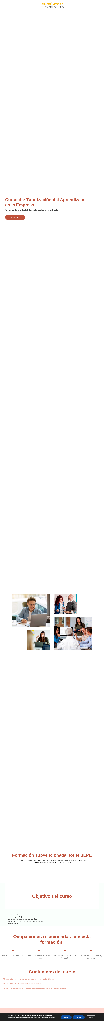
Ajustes (91, 1017)
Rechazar (79, 1017)
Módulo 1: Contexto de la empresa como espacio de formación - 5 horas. (29, 979)
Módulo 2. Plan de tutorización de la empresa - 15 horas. (23, 984)
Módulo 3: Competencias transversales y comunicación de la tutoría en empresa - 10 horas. (35, 989)
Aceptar (66, 1017)
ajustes (9, 1019)
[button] (52, 979)
